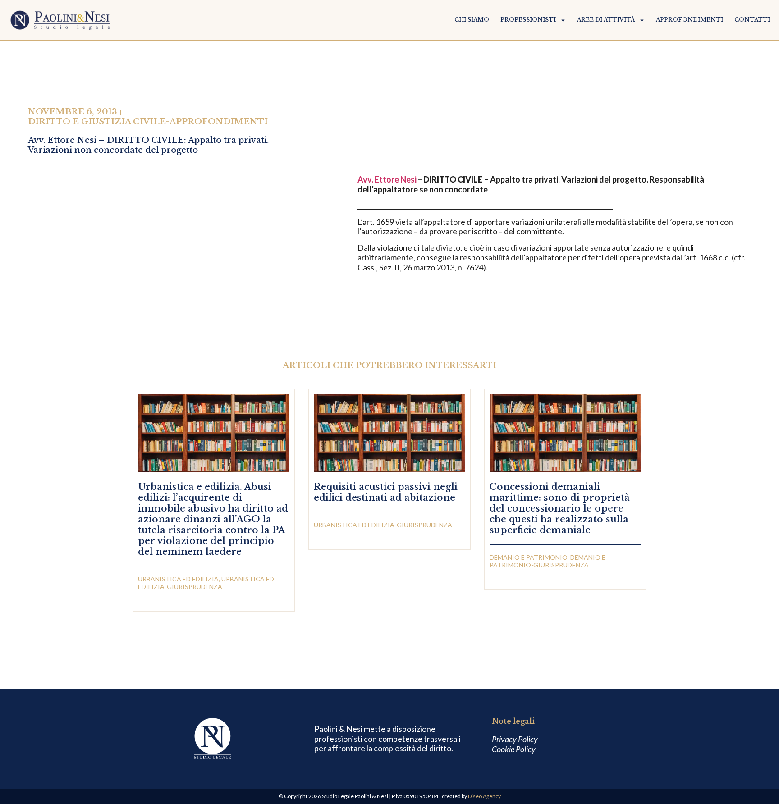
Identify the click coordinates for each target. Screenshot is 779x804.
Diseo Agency (484, 796)
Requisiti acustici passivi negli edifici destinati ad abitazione (386, 492)
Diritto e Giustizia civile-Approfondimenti (148, 122)
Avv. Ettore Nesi (387, 179)
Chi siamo (471, 20)
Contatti (752, 20)
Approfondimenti (689, 20)
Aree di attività (606, 20)
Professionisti (528, 20)
